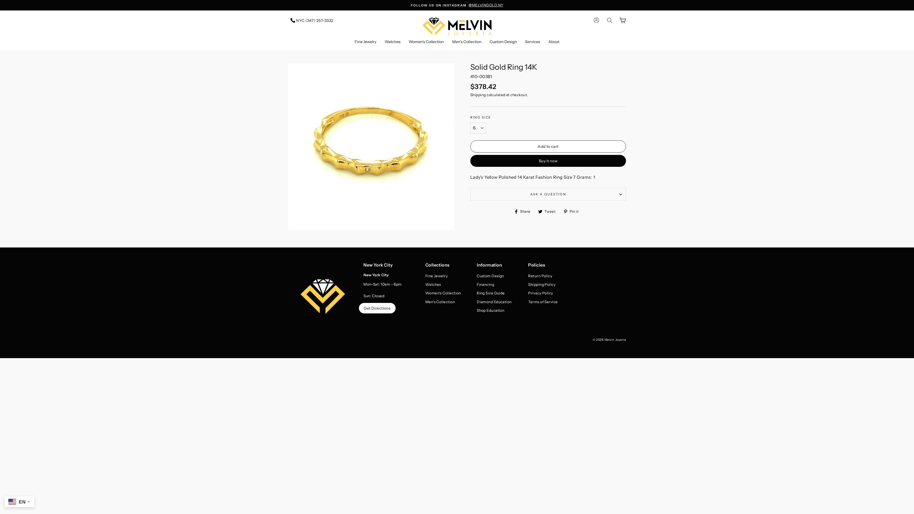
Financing (485, 284)
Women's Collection (426, 41)
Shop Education (490, 310)
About (553, 41)
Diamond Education (494, 302)
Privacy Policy (540, 293)
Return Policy (540, 276)
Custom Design (503, 41)
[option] (457, 5)
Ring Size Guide (491, 293)
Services (532, 41)
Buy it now (548, 160)
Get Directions (377, 308)
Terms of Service (543, 302)
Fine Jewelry (365, 41)
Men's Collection (467, 41)
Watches (393, 41)
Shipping (478, 95)
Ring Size (480, 117)
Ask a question (548, 194)
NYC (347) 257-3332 (314, 20)
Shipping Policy (542, 284)
